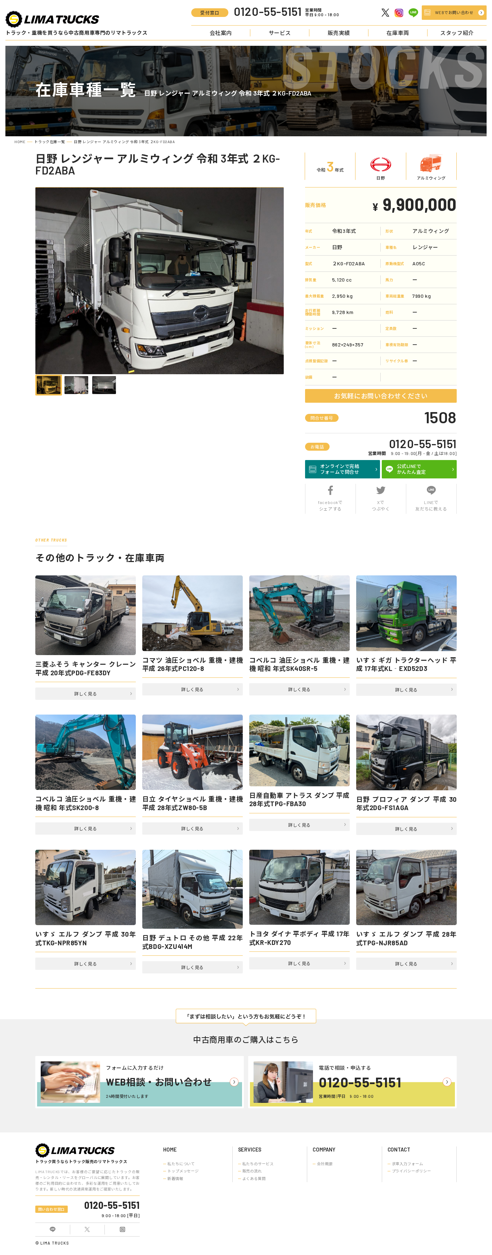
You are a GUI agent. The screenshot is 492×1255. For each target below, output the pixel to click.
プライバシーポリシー (411, 1171)
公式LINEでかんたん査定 (411, 469)
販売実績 (339, 33)
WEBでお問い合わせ (454, 12)
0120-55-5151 (423, 443)
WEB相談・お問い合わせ (159, 1081)
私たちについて (181, 1164)
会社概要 (325, 1164)
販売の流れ (252, 1171)
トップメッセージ (183, 1171)
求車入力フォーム (407, 1164)
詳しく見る (85, 693)
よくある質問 (254, 1178)
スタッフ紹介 (457, 33)
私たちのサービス (258, 1164)
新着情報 (175, 1178)
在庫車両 (397, 33)
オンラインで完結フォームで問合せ (339, 469)
